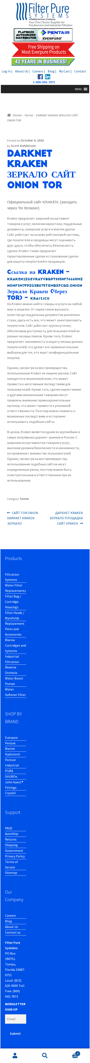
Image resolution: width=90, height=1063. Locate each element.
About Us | (22, 71)
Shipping (11, 845)
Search (45, 1056)
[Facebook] (40, 76)
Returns (11, 839)
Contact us (13, 932)
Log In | (7, 71)
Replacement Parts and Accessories (14, 628)
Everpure (11, 737)
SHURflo (11, 776)
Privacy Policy (15, 856)
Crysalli (10, 793)
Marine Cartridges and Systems (15, 645)
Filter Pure (45, 34)
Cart (69, 1052)
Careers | (38, 71)
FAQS (8, 828)
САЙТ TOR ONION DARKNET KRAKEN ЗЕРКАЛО (22, 518)
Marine (10, 748)
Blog (8, 921)
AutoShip (11, 834)
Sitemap (11, 873)
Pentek (10, 743)
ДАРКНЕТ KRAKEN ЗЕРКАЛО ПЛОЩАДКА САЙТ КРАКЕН (66, 518)
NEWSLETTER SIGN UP (15, 1006)
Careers (10, 915)
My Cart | (65, 71)
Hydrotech (12, 754)
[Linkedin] (47, 76)
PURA (9, 771)
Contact (80, 71)
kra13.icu (39, 298)
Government (14, 850)
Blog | (52, 71)
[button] (78, 89)
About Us (11, 927)
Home (17, 115)
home (29, 115)
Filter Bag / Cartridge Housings (13, 601)
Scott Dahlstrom (23, 146)
